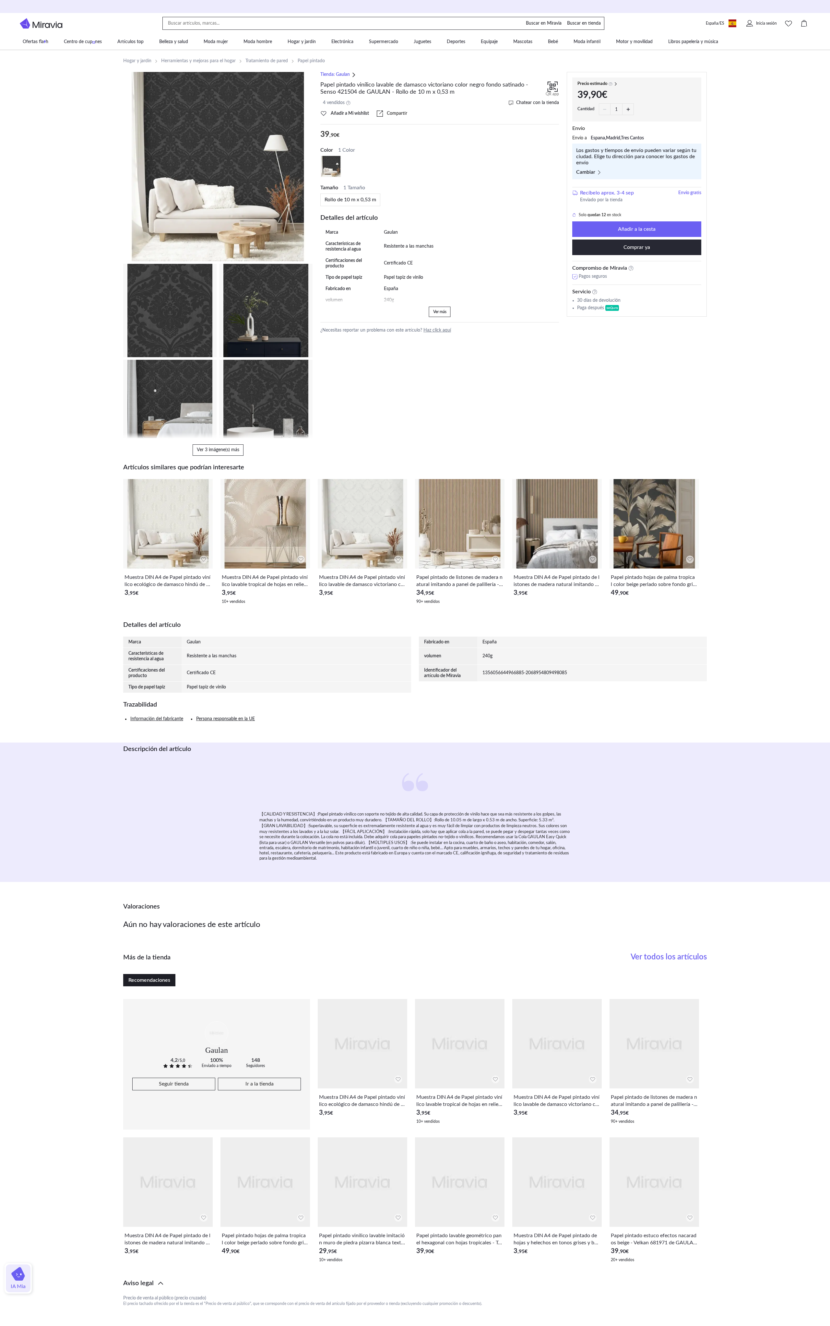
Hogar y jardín (137, 61)
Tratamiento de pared (266, 61)
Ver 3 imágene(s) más (218, 450)
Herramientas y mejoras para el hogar (198, 61)
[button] (415, 1283)
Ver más (439, 312)
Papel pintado (311, 61)
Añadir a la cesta (637, 229)
